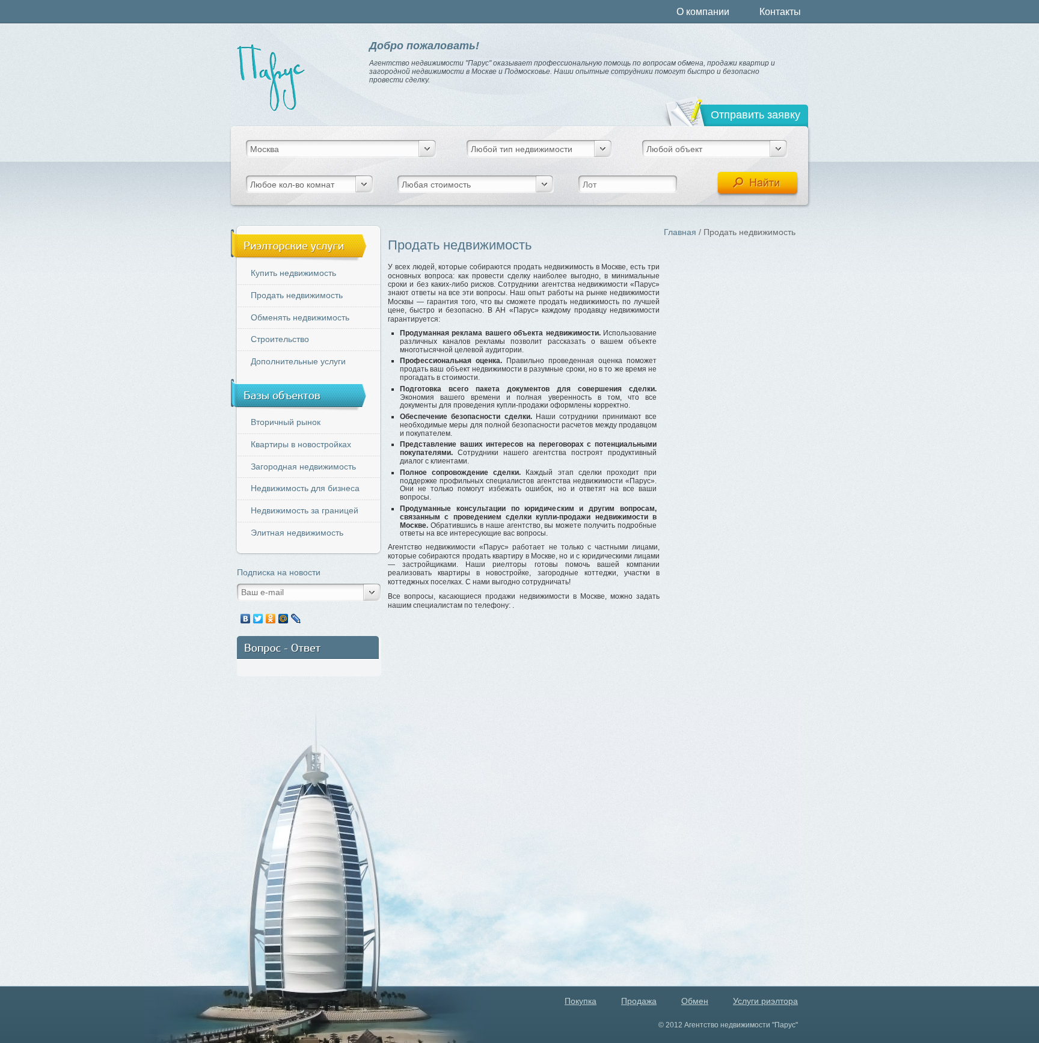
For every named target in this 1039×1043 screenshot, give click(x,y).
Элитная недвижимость (297, 532)
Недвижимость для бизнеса (305, 488)
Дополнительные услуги (298, 361)
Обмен (694, 1001)
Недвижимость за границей (304, 510)
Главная (680, 232)
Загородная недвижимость (303, 466)
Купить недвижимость (293, 273)
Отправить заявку (755, 115)
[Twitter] (258, 618)
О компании (702, 12)
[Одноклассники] (271, 618)
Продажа (639, 1001)
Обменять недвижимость (300, 317)
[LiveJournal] (296, 618)
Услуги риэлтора (765, 1001)
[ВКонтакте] (245, 618)
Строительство (280, 339)
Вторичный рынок (285, 422)
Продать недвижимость (297, 295)
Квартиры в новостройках (301, 444)
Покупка (580, 1001)
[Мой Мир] (283, 618)
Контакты (780, 12)
